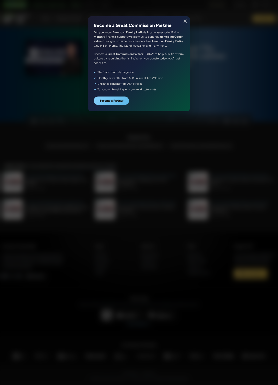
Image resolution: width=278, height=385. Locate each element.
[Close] (185, 21)
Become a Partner (111, 100)
